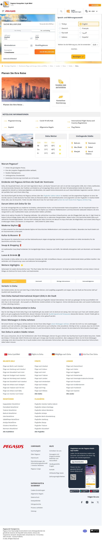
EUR (94, 45)
